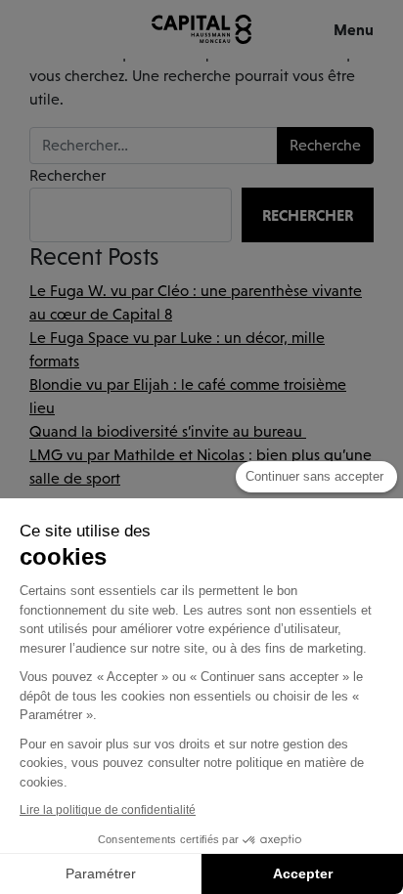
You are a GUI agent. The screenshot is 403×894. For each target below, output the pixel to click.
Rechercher (67, 175)
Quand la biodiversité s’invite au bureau (167, 431)
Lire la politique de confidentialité (108, 810)
